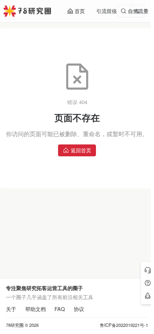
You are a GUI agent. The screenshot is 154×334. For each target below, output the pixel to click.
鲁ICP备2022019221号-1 (124, 325)
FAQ (59, 309)
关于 (11, 309)
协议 (79, 309)
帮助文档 (35, 309)
